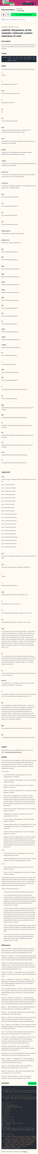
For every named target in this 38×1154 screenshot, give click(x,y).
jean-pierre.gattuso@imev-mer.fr (14, 752)
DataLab (25, 1151)
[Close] (35, 3)
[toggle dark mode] (3, 14)
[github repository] (8, 14)
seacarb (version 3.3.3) (9, 27)
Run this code (32, 1083)
